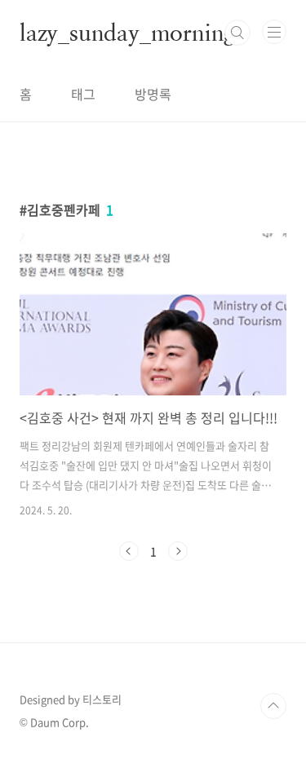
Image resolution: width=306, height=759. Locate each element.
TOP (273, 706)
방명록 (153, 94)
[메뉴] (274, 32)
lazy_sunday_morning (127, 33)
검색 (237, 32)
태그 (83, 94)
